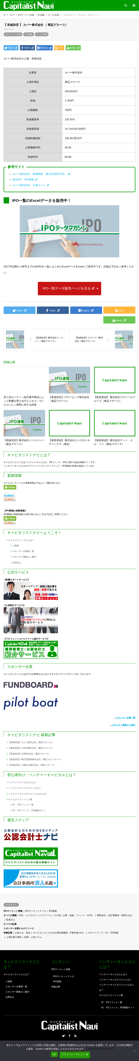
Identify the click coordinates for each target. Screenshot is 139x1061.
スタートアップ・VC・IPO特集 (103, 932)
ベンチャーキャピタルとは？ (22, 782)
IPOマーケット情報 (13, 34)
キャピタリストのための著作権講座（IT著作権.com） (59, 932)
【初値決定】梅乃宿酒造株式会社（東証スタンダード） (35, 759)
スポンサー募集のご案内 (24, 557)
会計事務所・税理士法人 (120, 915)
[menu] (133, 5)
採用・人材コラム (33, 937)
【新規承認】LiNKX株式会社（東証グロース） (31, 748)
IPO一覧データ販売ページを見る (67, 288)
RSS (75, 1036)
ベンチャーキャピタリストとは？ (24, 788)
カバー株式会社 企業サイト (29, 185)
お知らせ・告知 (22, 932)
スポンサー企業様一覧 (23, 551)
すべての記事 (41, 34)
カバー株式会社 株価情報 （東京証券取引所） (39, 173)
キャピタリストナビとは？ (21, 540)
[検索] (125, 5)
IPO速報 (28, 34)
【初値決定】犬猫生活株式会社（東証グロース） (32, 765)
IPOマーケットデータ (35, 911)
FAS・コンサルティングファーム (35, 915)
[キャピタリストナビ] (29, 5)
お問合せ (16, 562)
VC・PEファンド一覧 (22, 804)
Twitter (63, 1036)
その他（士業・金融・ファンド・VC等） (74, 915)
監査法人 (10, 919)
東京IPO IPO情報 (23, 179)
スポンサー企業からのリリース (19, 928)
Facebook (69, 1036)
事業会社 (101, 915)
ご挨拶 (15, 545)
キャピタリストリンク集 (20, 799)
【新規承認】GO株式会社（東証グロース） (29, 754)
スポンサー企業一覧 (125, 717)
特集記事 (8, 932)
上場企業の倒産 (14, 937)
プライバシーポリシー (98, 1048)
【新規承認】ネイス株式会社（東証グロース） (31, 742)
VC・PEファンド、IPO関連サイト (29, 810)
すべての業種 (10, 915)
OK (54, 1054)
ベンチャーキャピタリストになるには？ (27, 794)
